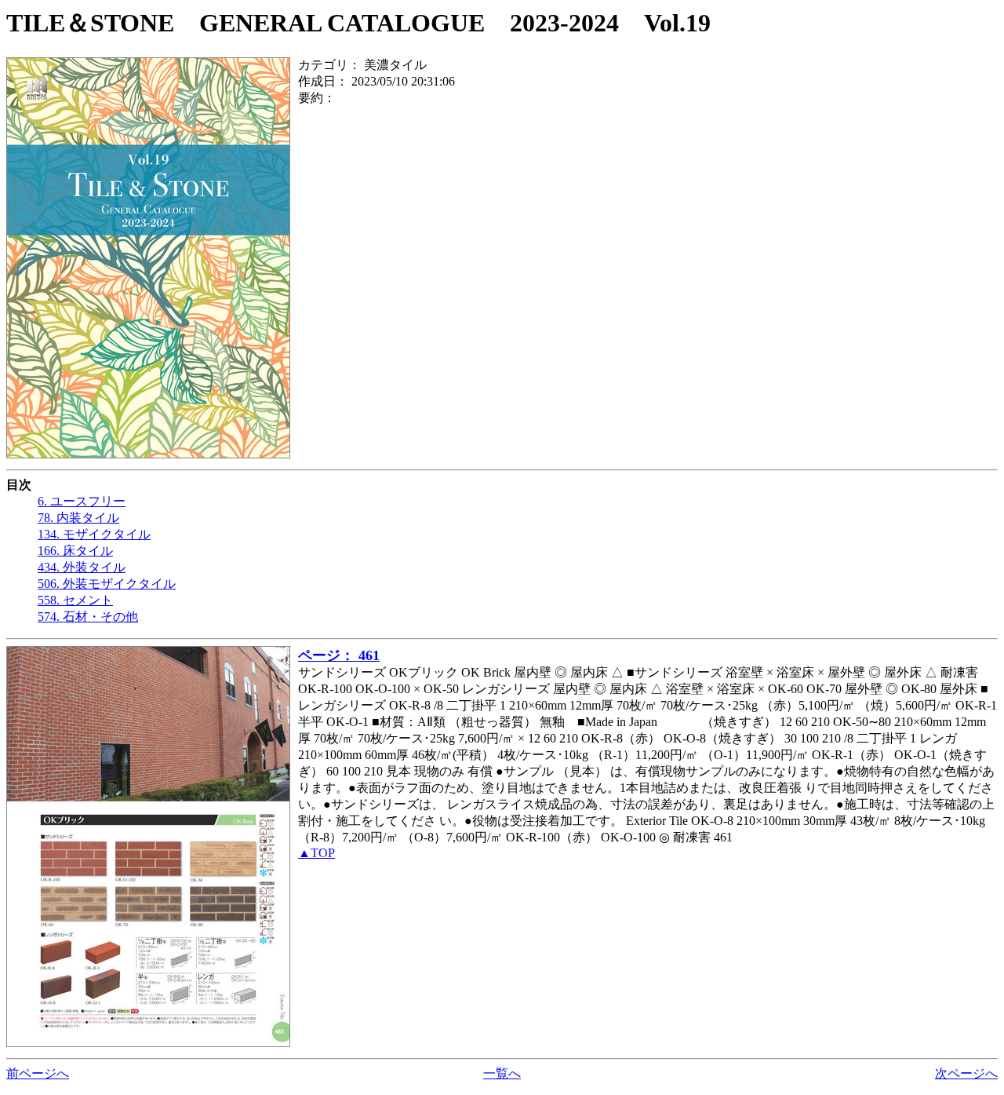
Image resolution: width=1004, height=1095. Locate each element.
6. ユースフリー (82, 501)
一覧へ (502, 1073)
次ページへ (966, 1073)
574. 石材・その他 (88, 616)
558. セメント (75, 600)
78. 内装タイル (78, 517)
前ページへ (37, 1073)
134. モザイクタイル (94, 534)
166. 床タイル (75, 550)
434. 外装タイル (82, 567)
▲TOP (316, 853)
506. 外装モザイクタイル (107, 583)
